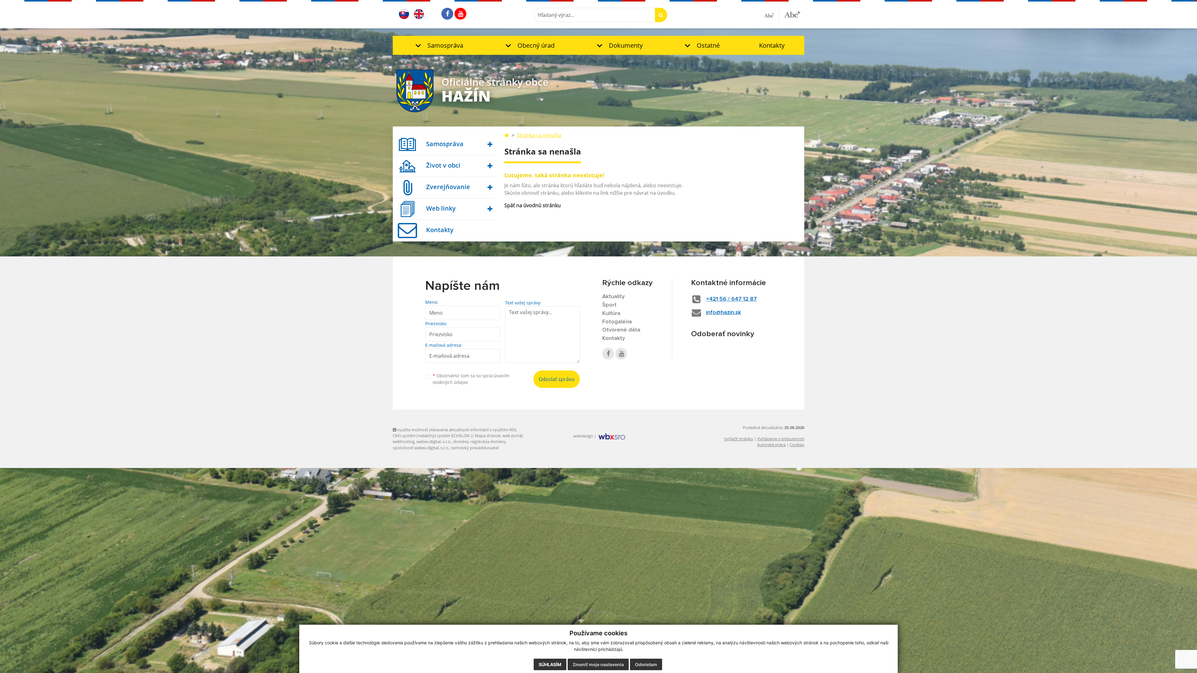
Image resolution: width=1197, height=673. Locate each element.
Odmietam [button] (646, 664)
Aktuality (613, 296)
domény (461, 441)
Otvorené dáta (621, 330)
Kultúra (611, 313)
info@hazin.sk (723, 312)
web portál (512, 435)
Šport (609, 305)
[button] (438, 45)
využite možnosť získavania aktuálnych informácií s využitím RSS (456, 429)
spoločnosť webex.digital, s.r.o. (421, 448)
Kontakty (772, 45)
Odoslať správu (556, 379)
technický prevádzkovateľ (474, 448)
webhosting (404, 441)
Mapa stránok (488, 435)
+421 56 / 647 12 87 (731, 299)
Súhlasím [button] (550, 664)
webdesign (583, 436)
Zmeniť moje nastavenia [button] (598, 664)
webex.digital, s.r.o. (433, 441)
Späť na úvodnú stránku (532, 205)
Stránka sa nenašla (539, 135)
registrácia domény (488, 441)
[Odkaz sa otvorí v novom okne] (447, 14)
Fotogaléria (617, 322)
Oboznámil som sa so (471, 379)
